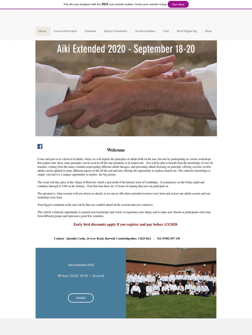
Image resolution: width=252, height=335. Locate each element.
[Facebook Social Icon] (39, 146)
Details (80, 297)
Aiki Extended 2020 (81, 265)
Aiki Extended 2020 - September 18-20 (126, 48)
